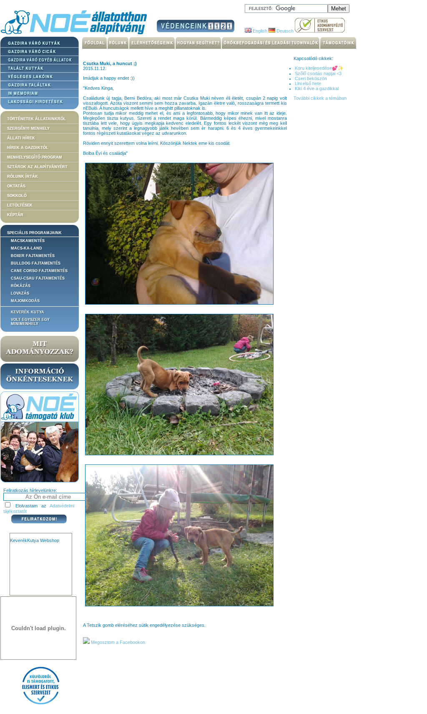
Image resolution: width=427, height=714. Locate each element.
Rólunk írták (22, 176)
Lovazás (20, 293)
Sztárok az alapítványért (37, 167)
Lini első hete (308, 83)
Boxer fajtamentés (33, 256)
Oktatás (16, 186)
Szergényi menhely (28, 128)
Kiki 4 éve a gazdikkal (317, 88)
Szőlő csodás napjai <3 (318, 73)
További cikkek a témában (320, 98)
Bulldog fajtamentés (35, 263)
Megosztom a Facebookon (117, 642)
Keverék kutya (27, 312)
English (259, 30)
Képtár (15, 215)
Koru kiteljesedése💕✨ (319, 68)
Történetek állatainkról (36, 119)
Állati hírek (21, 138)
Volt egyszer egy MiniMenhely (30, 322)
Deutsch (284, 30)
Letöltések (20, 205)
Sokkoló (17, 196)
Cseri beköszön (311, 78)
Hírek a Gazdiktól (27, 148)
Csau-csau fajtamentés (38, 278)
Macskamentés (28, 241)
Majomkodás (25, 301)
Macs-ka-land (26, 248)
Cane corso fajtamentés (39, 271)
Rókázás (20, 286)
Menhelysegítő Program (34, 157)
